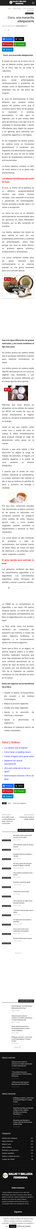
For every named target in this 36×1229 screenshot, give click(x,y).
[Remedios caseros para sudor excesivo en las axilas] (7, 837)
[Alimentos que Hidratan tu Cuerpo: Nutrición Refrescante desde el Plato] (7, 1122)
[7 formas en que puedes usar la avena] (7, 912)
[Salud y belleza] (26, 26)
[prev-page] (3, 947)
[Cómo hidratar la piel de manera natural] (7, 847)
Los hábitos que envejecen (16, 748)
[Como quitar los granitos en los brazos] (7, 875)
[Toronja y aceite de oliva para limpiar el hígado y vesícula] (7, 866)
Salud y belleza (17, 9)
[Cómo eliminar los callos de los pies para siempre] (7, 903)
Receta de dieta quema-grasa (22, 938)
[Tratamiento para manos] (7, 894)
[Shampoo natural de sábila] (7, 884)
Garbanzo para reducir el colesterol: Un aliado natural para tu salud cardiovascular (22, 1018)
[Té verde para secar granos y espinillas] (7, 922)
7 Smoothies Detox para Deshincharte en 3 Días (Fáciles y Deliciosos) (22, 1074)
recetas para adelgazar (19, 803)
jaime (9, 803)
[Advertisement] (18, 320)
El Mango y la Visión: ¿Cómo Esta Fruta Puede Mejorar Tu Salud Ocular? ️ (22, 1039)
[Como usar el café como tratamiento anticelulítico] (7, 931)
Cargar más (17, 1047)
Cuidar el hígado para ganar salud (19, 756)
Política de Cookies (24, 1226)
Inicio (9, 9)
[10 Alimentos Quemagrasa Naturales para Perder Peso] (7, 1084)
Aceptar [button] (12, 1226)
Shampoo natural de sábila (21, 882)
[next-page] (6, 947)
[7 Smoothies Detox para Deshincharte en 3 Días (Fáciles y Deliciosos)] (7, 1074)
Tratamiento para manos (21, 891)
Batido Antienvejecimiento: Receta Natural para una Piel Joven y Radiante (21, 1028)
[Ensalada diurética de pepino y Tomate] (7, 856)
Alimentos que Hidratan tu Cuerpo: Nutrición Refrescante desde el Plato (22, 1122)
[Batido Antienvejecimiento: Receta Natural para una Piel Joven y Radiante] (7, 1029)
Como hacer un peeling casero (17, 752)
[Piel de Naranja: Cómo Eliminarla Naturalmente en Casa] (7, 1008)
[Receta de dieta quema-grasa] (7, 940)
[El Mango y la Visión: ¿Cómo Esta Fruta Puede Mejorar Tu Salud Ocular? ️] (7, 1039)
